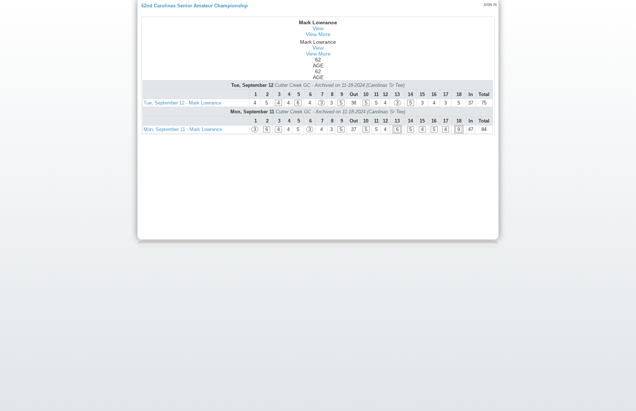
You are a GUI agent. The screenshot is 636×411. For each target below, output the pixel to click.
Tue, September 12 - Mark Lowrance (182, 103)
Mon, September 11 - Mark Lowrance (183, 129)
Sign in (490, 5)
